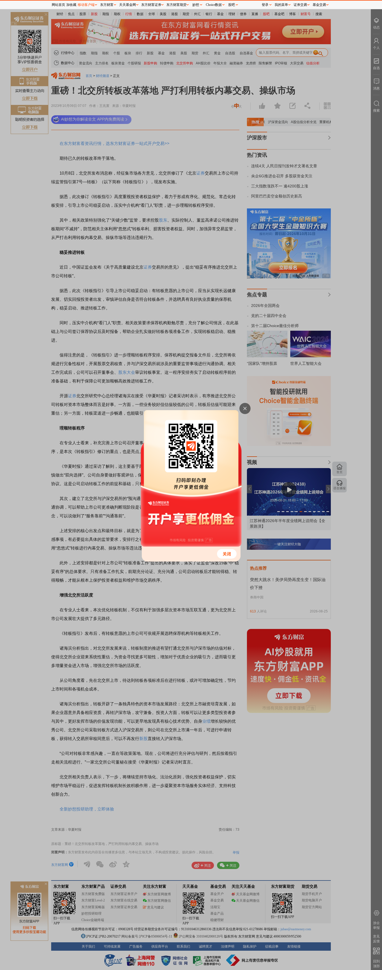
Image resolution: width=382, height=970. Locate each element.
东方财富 (107, 5)
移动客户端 (86, 5)
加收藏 (71, 5)
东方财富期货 (176, 5)
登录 (265, 5)
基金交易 (319, 5)
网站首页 (58, 5)
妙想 (195, 5)
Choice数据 (214, 5)
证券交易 (300, 5)
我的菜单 (281, 5)
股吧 (231, 5)
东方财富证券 (151, 5)
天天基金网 (127, 5)
